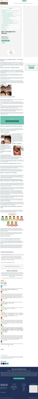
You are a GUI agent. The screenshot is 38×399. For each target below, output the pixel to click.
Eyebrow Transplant (6, 18)
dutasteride (17, 169)
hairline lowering (16, 135)
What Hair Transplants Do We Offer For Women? (9, 16)
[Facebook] (4, 392)
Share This (3, 28)
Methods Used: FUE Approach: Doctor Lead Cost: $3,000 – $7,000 (11, 10)
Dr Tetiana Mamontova (5, 27)
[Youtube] (2, 392)
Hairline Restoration (6, 17)
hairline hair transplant (14, 78)
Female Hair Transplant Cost (7, 19)
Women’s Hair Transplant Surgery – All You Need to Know (10, 12)
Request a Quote (4, 29)
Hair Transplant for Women (5, 9)
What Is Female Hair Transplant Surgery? (7, 13)
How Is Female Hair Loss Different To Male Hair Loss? (10, 23)
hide (12, 8)
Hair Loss (25, 3)
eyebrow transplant (20, 78)
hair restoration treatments (15, 63)
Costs (29, 3)
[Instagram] (1, 392)
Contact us (31, 3)
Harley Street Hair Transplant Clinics (6, 128)
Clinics (27, 3)
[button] (1, 266)
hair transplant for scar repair (5, 79)
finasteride (13, 169)
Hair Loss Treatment (18, 3)
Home (15, 3)
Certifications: (4, 11)
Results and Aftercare (5, 24)
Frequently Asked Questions (6, 25)
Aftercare (22, 3)
